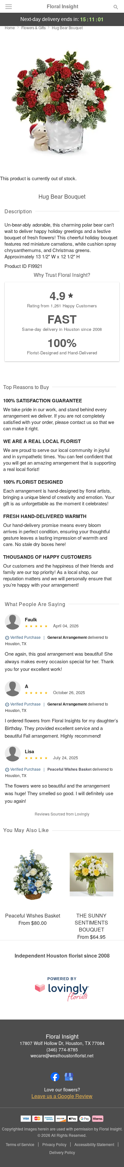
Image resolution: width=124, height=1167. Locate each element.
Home (10, 27)
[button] (110, 1153)
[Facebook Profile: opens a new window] (55, 1076)
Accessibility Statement (94, 1144)
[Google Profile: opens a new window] (69, 1076)
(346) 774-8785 (62, 1049)
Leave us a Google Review (62, 1096)
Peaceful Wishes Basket (69, 769)
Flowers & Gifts (33, 27)
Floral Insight (62, 6)
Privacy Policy (54, 1144)
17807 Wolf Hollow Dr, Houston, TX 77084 (62, 1043)
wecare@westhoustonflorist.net (62, 1055)
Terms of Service (20, 1144)
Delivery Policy (62, 1152)
